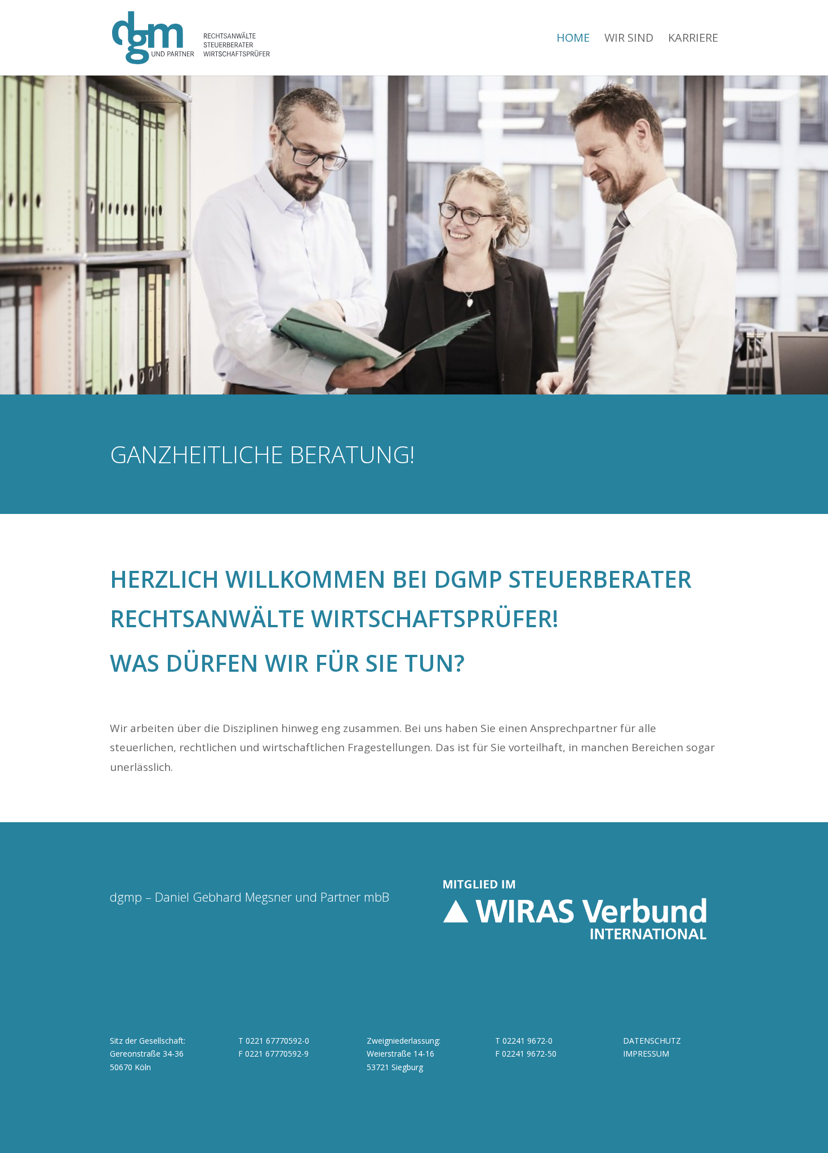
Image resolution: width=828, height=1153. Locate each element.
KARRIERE (693, 39)
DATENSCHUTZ (652, 1040)
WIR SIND (628, 39)
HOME (573, 39)
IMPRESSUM (646, 1053)
